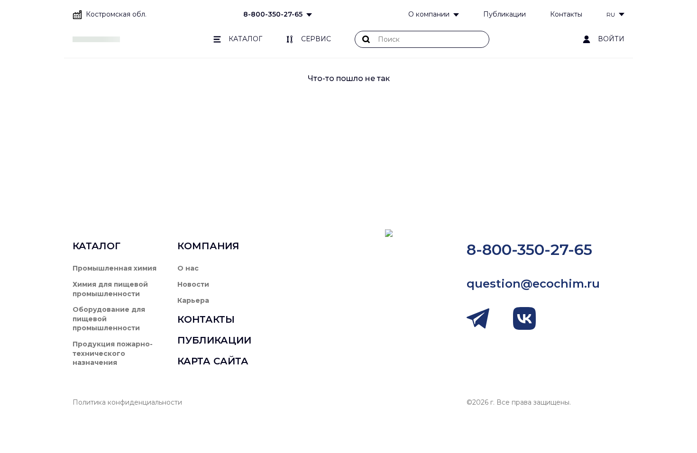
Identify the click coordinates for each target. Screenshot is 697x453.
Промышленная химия (114, 268)
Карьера (193, 300)
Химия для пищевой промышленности (110, 289)
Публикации (504, 14)
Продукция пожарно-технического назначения (113, 353)
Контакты (566, 14)
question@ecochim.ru (533, 283)
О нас (188, 268)
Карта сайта (212, 361)
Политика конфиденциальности (127, 402)
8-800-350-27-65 (273, 14)
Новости (193, 284)
